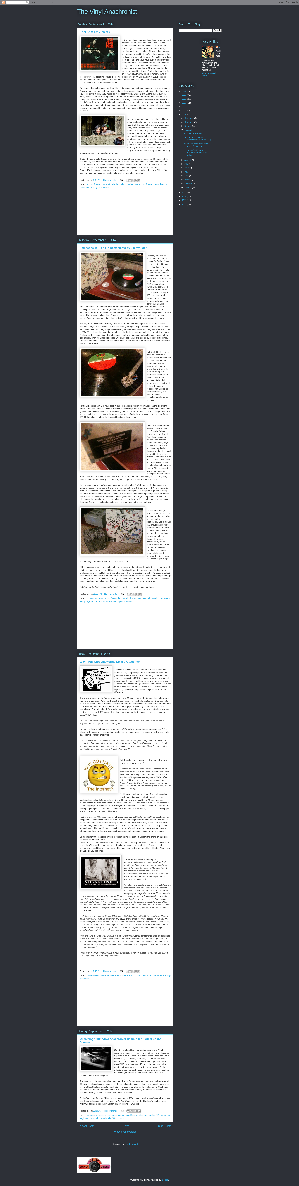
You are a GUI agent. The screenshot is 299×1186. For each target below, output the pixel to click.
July (186, 164)
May (186, 172)
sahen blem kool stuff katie (140, 184)
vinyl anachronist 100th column (110, 1118)
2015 (184, 111)
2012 (184, 196)
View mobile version (125, 1131)
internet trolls (128, 975)
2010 (184, 204)
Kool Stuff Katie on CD (95, 32)
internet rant (115, 975)
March (187, 179)
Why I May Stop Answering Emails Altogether (110, 661)
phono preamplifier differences (148, 975)
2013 (184, 192)
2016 (184, 107)
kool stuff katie (93, 184)
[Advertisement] (125, 212)
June (186, 168)
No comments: (110, 180)
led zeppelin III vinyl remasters (132, 598)
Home (126, 1126)
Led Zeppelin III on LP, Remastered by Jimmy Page (113, 247)
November (189, 122)
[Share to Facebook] (136, 180)
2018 (184, 99)
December (189, 118)
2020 (184, 91)
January (188, 187)
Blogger (165, 1180)
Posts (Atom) (132, 1144)
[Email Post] (121, 180)
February (188, 183)
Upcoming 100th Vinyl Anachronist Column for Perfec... (195, 152)
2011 (184, 200)
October (188, 126)
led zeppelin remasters (101, 601)
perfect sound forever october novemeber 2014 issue (142, 1115)
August (187, 160)
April (186, 176)
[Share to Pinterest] (138, 180)
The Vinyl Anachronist (107, 11)
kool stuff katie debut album (114, 184)
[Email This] (127, 180)
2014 (184, 115)
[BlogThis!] (130, 180)
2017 (184, 103)
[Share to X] (133, 180)
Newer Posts (87, 1126)
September (189, 130)
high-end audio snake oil (98, 975)
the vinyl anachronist (99, 187)
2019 (184, 95)
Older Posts (164, 1126)
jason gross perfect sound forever (102, 598)
